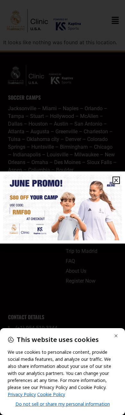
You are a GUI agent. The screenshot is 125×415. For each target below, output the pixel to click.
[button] (116, 180)
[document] (62, 207)
